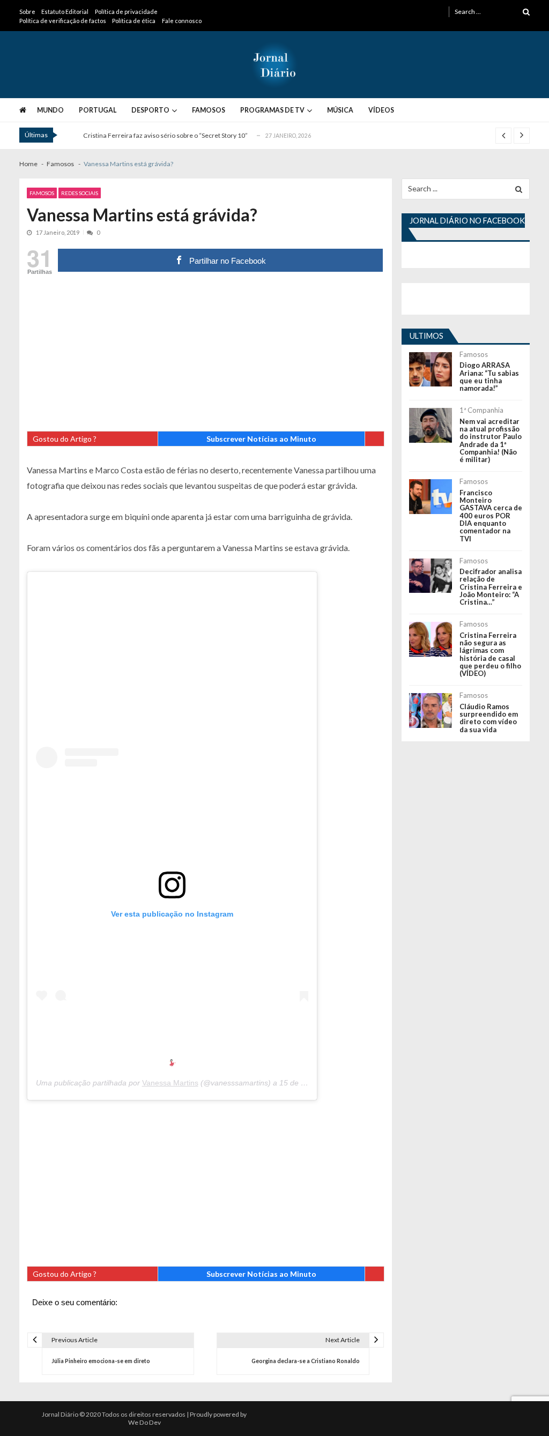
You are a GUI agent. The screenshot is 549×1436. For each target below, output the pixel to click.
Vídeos (381, 110)
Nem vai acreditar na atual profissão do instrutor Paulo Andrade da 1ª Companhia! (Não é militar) (490, 441)
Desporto (150, 110)
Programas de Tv (272, 110)
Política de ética (133, 20)
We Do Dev (144, 1422)
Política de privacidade (126, 11)
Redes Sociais (79, 193)
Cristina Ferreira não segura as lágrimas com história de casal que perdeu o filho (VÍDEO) (490, 654)
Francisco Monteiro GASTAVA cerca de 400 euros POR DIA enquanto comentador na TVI (490, 515)
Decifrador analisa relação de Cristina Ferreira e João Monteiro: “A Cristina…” (490, 587)
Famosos (208, 110)
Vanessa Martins (170, 1082)
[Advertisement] (206, 356)
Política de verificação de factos (62, 20)
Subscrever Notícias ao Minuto (261, 438)
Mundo (50, 110)
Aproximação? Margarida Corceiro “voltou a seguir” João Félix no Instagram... (196, 137)
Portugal (97, 110)
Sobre (27, 11)
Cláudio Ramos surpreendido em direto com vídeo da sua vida (488, 718)
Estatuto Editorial (64, 11)
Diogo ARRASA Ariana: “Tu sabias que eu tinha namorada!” (489, 376)
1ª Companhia (481, 410)
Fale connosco (182, 20)
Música (340, 110)
